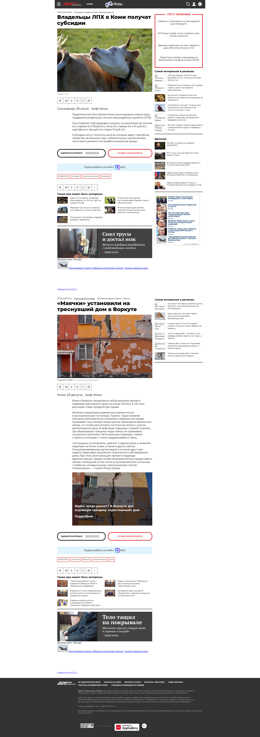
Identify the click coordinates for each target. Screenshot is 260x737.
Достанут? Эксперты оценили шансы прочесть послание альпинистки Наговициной (185, 306)
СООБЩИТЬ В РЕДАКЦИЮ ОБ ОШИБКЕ (127, 685)
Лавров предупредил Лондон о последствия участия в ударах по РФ (184, 184)
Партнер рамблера (104, 726)
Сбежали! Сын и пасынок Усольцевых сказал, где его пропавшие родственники (185, 87)
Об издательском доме (89, 682)
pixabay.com (63, 94)
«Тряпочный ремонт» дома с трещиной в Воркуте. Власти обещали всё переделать (83, 583)
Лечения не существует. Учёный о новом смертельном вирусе (183, 354)
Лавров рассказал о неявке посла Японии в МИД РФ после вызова (182, 174)
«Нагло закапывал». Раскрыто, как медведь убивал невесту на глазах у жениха (184, 335)
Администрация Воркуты (86, 380)
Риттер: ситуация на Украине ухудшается (180, 144)
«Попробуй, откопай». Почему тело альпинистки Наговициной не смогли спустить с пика (184, 107)
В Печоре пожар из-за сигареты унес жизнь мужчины (179, 34)
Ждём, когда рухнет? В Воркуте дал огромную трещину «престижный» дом (107, 508)
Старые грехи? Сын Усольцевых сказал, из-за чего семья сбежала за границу (184, 325)
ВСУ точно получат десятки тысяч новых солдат (183, 154)
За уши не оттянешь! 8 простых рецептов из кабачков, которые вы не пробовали (185, 97)
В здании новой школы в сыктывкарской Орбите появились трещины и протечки (85, 602)
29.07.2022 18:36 (64, 12)
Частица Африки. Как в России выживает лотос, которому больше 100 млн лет (184, 77)
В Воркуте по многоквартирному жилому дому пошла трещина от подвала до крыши (85, 593)
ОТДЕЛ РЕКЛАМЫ (175, 682)
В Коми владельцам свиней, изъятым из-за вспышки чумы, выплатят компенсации (131, 210)
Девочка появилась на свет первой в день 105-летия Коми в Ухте (179, 46)
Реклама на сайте (112, 682)
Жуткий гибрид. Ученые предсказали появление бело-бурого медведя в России (185, 127)
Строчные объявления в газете (93, 685)
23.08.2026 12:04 (64, 298)
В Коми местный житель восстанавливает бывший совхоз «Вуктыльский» (133, 200)
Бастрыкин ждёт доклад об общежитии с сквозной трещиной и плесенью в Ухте (134, 593)
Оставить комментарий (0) (130, 153)
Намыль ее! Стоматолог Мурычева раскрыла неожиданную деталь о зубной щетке (184, 345)
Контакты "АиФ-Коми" (154, 682)
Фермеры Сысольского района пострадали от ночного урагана (85, 208)
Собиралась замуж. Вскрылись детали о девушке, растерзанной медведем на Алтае (183, 117)
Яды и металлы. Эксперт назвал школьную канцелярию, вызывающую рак (182, 316)
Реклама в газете (132, 682)
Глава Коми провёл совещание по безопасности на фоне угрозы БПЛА (179, 58)
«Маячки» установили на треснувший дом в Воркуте (179, 22)
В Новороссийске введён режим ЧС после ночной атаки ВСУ (184, 164)
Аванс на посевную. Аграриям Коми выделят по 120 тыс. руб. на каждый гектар (85, 200)
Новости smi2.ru (67, 289)
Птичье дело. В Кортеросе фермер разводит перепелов (86, 218)
